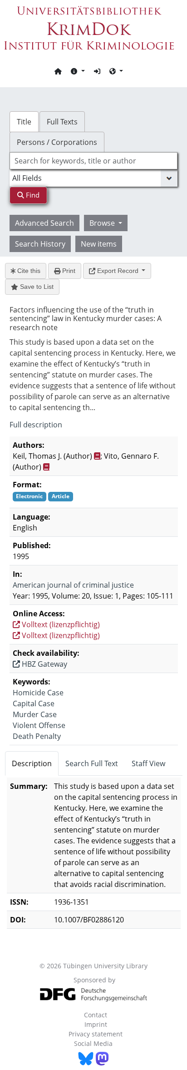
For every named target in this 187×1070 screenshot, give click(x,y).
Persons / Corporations (57, 142)
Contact (95, 1015)
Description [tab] (32, 763)
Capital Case (33, 703)
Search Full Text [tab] (91, 763)
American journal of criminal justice (73, 585)
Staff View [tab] (148, 763)
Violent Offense (39, 725)
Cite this (27, 270)
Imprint (95, 1024)
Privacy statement (96, 1034)
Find (31, 194)
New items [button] (99, 244)
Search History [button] (40, 244)
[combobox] (94, 160)
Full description (36, 425)
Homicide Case (38, 693)
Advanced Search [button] (44, 223)
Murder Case (35, 714)
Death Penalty (37, 736)
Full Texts (62, 122)
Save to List (36, 286)
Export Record (117, 270)
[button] (77, 71)
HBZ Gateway (43, 664)
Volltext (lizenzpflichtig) (60, 624)
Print (67, 270)
